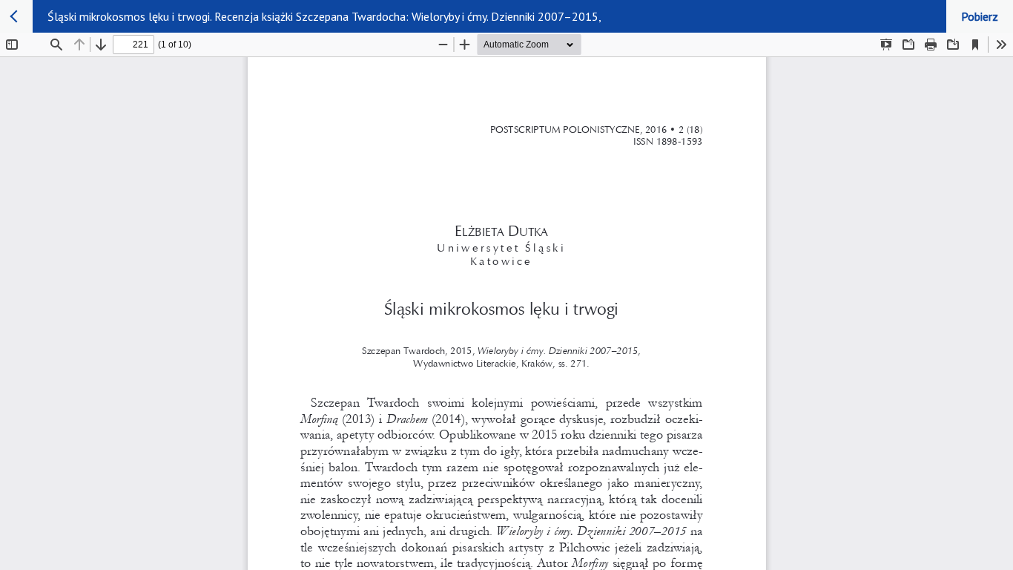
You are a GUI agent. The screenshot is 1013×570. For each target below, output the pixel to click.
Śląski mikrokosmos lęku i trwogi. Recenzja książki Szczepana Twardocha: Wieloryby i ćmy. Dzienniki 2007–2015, (324, 16)
